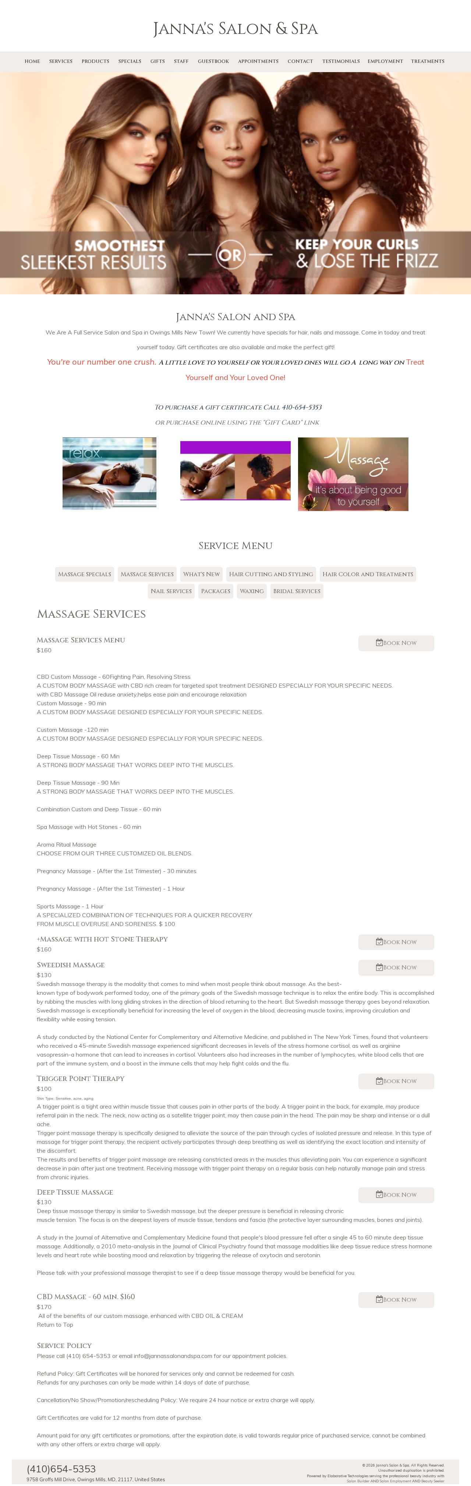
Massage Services (147, 574)
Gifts (157, 61)
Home (32, 61)
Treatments (428, 61)
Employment (385, 61)
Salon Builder (358, 1481)
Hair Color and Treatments (368, 574)
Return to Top (55, 1324)
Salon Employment (395, 1481)
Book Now (400, 643)
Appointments (258, 61)
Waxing (252, 591)
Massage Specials (84, 574)
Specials (129, 61)
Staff (181, 61)
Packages (215, 591)
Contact (300, 61)
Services (60, 61)
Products (95, 61)
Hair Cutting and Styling (271, 574)
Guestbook (213, 61)
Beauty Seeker (433, 1481)
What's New (201, 574)
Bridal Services (297, 591)
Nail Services (171, 591)
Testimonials (341, 61)
